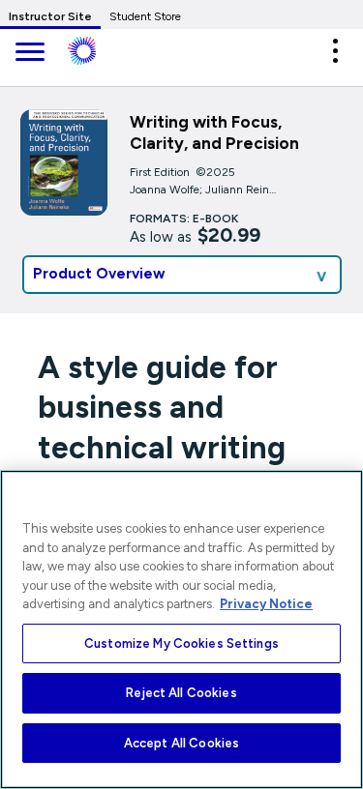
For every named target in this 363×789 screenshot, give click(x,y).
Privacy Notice (266, 604)
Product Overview (99, 273)
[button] (335, 51)
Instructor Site (50, 16)
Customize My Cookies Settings (181, 643)
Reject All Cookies (181, 693)
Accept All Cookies (181, 743)
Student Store (145, 16)
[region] (181, 629)
